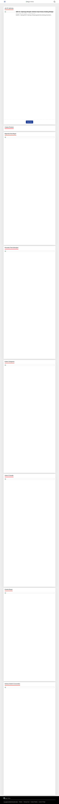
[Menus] (5, 1)
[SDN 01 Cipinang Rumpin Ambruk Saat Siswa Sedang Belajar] (51, 15)
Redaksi (20, 801)
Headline (25, 13)
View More (29, 122)
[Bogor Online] (30, 1)
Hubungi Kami (26, 801)
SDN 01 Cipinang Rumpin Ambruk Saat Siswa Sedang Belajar (34, 11)
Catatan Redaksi (34, 801)
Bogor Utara (21, 13)
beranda (17, 13)
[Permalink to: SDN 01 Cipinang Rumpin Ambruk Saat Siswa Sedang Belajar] (10, 64)
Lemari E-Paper (42, 801)
